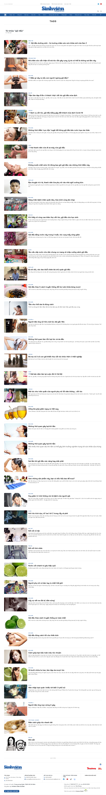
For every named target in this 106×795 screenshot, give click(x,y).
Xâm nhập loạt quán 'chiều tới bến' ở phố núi (46, 687)
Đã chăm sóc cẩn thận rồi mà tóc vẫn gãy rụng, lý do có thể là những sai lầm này (62, 60)
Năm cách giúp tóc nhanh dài (40, 722)
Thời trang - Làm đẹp (33, 720)
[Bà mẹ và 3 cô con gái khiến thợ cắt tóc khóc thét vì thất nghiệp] (15, 361)
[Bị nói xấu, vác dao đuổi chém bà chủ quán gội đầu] (15, 273)
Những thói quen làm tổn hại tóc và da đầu (46, 339)
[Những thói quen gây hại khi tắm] (15, 430)
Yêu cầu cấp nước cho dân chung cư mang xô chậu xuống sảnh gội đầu (58, 252)
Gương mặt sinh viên (54, 14)
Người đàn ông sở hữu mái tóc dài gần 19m (46, 322)
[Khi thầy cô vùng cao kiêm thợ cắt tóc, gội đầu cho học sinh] (15, 221)
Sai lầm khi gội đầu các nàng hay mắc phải (46, 461)
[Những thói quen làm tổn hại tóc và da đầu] (15, 343)
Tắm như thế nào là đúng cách (41, 304)
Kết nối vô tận (34, 531)
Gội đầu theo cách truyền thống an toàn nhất (47, 618)
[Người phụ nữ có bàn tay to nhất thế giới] (15, 587)
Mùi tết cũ (32, 775)
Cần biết (94, 14)
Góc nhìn (33, 14)
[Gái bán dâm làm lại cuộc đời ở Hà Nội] (15, 378)
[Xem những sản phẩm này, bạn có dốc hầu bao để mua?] (15, 482)
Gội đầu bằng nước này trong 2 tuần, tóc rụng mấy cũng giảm (54, 235)
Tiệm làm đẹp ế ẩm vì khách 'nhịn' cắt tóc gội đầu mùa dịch (52, 95)
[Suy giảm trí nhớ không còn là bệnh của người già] (15, 500)
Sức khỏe (30, 75)
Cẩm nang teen (32, 58)
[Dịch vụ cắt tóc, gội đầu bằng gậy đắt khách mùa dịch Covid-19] (15, 117)
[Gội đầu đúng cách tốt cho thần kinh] (15, 639)
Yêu (39, 14)
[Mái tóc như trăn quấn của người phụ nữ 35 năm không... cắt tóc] (15, 395)
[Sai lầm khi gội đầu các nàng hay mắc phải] (15, 465)
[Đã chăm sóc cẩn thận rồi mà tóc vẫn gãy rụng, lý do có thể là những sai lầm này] (15, 64)
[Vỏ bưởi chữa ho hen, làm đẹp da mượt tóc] (15, 674)
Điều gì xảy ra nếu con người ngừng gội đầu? (49, 78)
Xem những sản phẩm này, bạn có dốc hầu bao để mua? (51, 478)
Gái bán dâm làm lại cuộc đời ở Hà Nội (46, 374)
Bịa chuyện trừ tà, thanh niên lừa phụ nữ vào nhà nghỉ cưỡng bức (55, 182)
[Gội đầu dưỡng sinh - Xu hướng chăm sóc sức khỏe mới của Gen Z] (15, 47)
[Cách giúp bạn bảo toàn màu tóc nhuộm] (15, 657)
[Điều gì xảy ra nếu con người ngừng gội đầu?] (15, 82)
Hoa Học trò (67, 4)
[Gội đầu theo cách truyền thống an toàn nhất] (15, 622)
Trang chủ (5, 15)
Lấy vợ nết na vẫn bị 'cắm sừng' (41, 600)
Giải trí (44, 14)
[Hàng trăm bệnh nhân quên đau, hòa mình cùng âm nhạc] (15, 204)
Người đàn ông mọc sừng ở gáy (41, 705)
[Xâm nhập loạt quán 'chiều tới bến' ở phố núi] (15, 691)
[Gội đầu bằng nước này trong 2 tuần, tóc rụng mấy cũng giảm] (15, 239)
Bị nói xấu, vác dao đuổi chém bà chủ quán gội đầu (49, 269)
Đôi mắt (31, 740)
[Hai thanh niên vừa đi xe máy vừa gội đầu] (15, 151)
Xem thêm (101, 15)
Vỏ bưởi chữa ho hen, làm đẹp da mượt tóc (46, 670)
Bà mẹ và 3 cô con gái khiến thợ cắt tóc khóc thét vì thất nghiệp (55, 357)
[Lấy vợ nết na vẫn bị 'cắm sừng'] (15, 604)
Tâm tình (30, 789)
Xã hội (29, 511)
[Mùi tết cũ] (15, 779)
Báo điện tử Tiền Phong (53, 9)
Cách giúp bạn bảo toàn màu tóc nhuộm (44, 653)
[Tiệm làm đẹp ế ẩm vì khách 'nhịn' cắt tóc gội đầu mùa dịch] (15, 99)
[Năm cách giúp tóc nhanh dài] (15, 726)
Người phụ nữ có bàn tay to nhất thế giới (45, 583)
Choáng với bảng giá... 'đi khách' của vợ (44, 792)
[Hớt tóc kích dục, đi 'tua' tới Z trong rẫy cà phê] (15, 517)
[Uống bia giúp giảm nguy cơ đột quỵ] (15, 413)
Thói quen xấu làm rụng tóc (39, 757)
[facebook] (98, 4)
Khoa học (30, 476)
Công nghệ (64, 14)
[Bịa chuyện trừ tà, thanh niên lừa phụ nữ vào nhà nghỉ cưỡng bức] (15, 186)
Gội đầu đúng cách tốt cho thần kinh (43, 635)
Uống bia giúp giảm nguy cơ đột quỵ (43, 409)
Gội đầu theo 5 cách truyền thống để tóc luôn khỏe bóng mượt (54, 287)
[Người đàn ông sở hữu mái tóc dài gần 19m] (15, 326)
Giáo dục (26, 14)
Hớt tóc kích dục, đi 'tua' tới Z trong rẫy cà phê (48, 513)
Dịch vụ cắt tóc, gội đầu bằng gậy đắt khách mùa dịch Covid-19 (57, 113)
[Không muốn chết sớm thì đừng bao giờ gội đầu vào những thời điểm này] (15, 169)
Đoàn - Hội (12, 14)
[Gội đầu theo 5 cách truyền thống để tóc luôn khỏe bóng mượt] (15, 291)
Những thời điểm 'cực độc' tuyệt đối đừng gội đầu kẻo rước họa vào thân (59, 130)
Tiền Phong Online (45, 4)
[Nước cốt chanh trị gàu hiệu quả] (15, 570)
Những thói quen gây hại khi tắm (41, 426)
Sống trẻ (19, 14)
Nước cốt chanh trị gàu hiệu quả (42, 566)
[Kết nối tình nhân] (15, 552)
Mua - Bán (86, 14)
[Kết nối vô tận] (15, 535)
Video (71, 14)
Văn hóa (30, 545)
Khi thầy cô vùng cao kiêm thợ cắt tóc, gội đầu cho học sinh (53, 217)
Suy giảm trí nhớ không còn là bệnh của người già (49, 496)
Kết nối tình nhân (35, 548)
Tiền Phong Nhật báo (57, 4)
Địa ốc (29, 249)
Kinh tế (30, 93)
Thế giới (30, 110)
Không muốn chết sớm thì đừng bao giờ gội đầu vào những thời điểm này (59, 165)
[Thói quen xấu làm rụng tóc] (15, 761)
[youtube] (101, 4)
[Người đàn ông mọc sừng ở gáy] (15, 709)
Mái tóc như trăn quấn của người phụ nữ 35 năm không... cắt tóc (55, 391)
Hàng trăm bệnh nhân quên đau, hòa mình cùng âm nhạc (51, 200)
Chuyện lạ (30, 319)
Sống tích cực (78, 14)
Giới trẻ (30, 528)
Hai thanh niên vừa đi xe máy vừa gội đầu (48, 147)
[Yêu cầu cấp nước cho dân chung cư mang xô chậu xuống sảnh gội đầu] (15, 256)
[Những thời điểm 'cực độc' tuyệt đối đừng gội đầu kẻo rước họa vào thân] (15, 134)
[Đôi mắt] (15, 744)
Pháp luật (30, 180)
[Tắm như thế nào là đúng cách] (15, 308)
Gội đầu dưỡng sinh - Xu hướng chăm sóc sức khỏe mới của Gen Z (59, 43)
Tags (53, 21)
